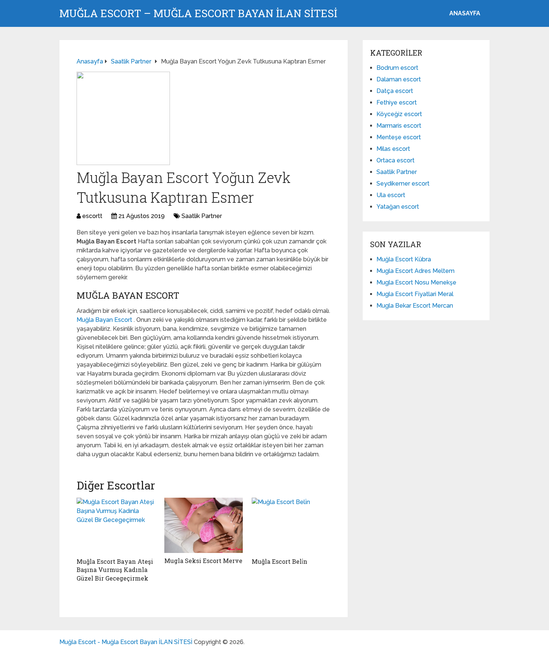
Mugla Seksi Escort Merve (203, 561)
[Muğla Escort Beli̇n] (291, 526)
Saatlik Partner (202, 216)
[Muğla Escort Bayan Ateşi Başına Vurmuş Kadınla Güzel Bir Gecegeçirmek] (116, 526)
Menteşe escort (398, 137)
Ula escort (390, 195)
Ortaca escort (395, 160)
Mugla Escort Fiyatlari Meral (414, 294)
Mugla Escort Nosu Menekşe (416, 282)
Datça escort (394, 90)
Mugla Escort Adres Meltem (415, 270)
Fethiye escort (396, 102)
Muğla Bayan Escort (105, 319)
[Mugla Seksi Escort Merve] (203, 525)
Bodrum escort (397, 67)
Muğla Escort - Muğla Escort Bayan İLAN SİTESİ (125, 642)
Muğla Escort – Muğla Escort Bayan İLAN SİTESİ (198, 13)
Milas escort (393, 148)
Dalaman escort (398, 79)
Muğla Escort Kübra (403, 259)
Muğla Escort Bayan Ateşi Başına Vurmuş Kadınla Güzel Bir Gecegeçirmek (115, 569)
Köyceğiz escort (399, 114)
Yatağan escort (397, 206)
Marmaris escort (398, 125)
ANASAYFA (464, 13)
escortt (92, 216)
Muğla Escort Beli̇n (279, 561)
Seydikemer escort (402, 183)
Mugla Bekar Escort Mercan (414, 305)
